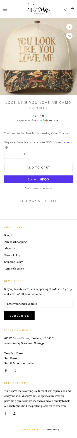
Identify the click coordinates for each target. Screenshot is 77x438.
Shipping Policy (13, 261)
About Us (10, 248)
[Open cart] (72, 9)
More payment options (38, 188)
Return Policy (12, 255)
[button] (38, 120)
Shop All (9, 235)
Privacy (56, 429)
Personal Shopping (15, 241)
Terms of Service (14, 268)
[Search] (66, 9)
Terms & (49, 429)
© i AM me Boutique (31, 429)
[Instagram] (14, 370)
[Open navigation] (5, 9)
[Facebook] (5, 370)
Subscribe (19, 315)
